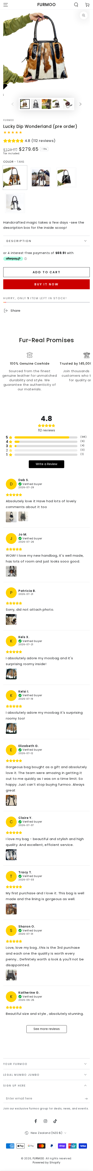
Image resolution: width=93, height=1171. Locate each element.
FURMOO (8, 120)
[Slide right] (80, 104)
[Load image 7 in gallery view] (68, 104)
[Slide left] (12, 104)
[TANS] (15, 177)
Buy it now (46, 284)
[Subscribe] (87, 1098)
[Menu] (5, 4)
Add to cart (47, 272)
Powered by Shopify (47, 1162)
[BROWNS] (40, 177)
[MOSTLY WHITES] (15, 203)
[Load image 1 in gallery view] (25, 104)
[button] (76, 4)
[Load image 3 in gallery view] (46, 104)
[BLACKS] (66, 177)
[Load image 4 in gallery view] (57, 104)
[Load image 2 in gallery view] (35, 104)
